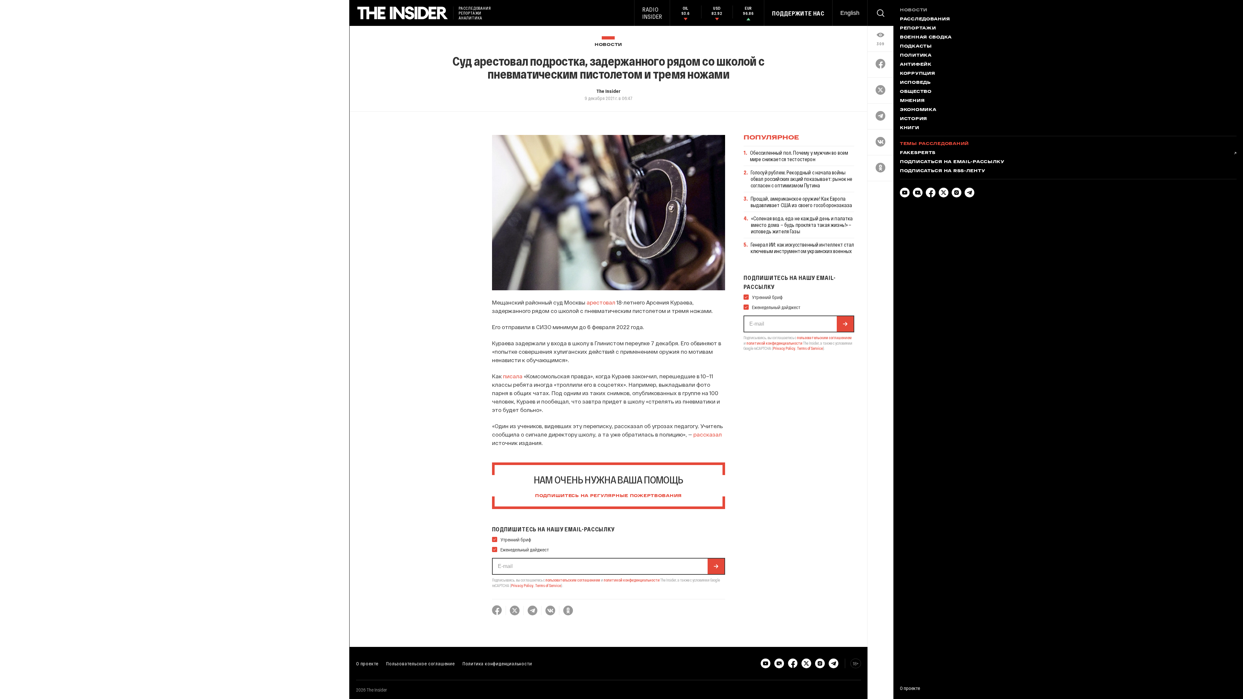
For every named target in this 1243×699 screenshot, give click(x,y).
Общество (916, 92)
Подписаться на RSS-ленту (942, 171)
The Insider (608, 91)
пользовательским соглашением (572, 580)
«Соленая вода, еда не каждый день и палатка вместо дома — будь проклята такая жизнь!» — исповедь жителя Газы (802, 224)
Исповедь (915, 83)
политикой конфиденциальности (632, 580)
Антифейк (916, 65)
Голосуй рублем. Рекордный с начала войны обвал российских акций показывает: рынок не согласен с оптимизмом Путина (802, 178)
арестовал (601, 302)
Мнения (912, 101)
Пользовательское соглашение (420, 663)
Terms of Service (548, 585)
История (913, 119)
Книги (909, 128)
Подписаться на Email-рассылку (952, 162)
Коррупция (917, 74)
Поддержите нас (798, 13)
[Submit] (716, 566)
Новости (608, 45)
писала (512, 376)
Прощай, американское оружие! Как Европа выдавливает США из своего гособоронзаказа (801, 201)
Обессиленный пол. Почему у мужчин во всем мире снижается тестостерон (799, 156)
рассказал (707, 434)
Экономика (918, 110)
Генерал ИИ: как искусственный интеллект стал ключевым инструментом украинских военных (802, 247)
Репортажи (918, 28)
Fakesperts (917, 153)
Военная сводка (926, 37)
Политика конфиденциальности (497, 663)
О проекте (367, 663)
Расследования (925, 19)
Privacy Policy (522, 585)
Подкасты (916, 47)
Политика (916, 56)
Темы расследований (934, 144)
